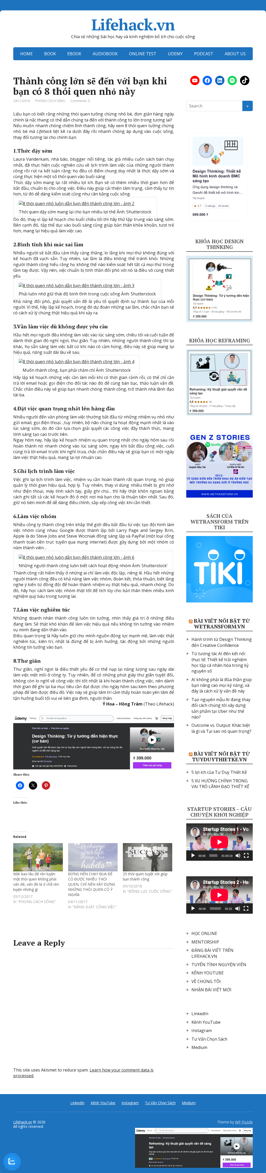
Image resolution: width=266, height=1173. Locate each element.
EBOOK (74, 54)
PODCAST (203, 54)
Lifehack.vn (133, 24)
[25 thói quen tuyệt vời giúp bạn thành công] (147, 857)
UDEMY (175, 54)
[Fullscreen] (246, 855)
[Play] (193, 855)
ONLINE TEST (142, 54)
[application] (219, 842)
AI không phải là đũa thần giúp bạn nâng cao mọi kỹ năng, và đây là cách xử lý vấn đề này (221, 685)
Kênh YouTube (206, 1022)
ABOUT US (235, 54)
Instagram (201, 1030)
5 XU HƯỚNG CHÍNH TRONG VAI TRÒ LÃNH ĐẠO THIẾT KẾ (220, 783)
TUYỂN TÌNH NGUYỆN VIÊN (218, 964)
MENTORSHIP (205, 942)
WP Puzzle (244, 1122)
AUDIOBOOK (105, 54)
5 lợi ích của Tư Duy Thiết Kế (219, 772)
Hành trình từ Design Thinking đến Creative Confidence (221, 642)
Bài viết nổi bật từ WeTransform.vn (222, 623)
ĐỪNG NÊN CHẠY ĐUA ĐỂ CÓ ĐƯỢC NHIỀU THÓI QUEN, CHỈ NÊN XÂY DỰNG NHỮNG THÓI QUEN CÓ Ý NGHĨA (91, 884)
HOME (26, 54)
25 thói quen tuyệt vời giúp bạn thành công (145, 876)
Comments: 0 (80, 101)
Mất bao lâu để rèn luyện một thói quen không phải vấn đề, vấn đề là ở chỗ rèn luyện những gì (36, 881)
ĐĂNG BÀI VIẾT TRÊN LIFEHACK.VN (212, 953)
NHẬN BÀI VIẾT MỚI (211, 990)
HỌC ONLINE (204, 933)
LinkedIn (199, 1013)
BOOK (50, 54)
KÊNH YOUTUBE (207, 973)
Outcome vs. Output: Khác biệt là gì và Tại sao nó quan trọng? (221, 728)
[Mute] (238, 855)
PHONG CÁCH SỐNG (50, 101)
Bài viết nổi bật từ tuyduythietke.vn (221, 756)
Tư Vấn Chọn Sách (209, 1039)
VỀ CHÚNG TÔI (206, 981)
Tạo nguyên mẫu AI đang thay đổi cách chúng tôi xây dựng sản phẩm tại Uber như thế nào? (220, 708)
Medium (199, 1047)
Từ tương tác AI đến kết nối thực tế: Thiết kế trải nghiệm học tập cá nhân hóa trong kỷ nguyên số (220, 662)
